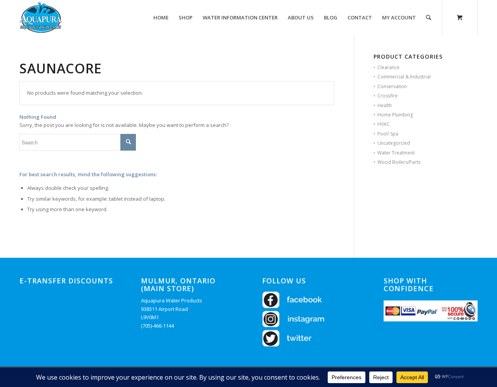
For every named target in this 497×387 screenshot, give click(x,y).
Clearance (388, 67)
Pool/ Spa (387, 133)
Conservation (392, 86)
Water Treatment (396, 152)
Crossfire (387, 95)
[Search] (428, 17)
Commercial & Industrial (404, 76)
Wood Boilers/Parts (399, 162)
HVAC (383, 124)
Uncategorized (393, 143)
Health (384, 105)
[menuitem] (161, 17)
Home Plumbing (395, 114)
